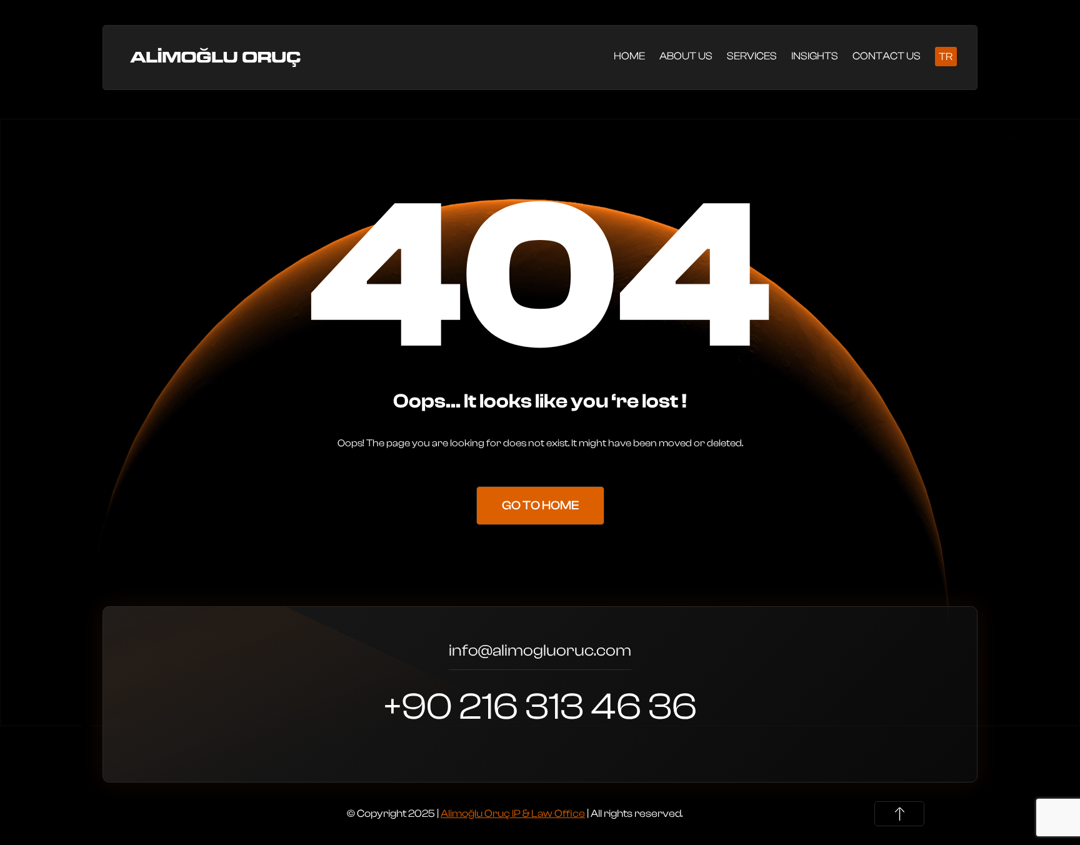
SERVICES (752, 56)
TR (945, 56)
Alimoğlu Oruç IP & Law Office (513, 813)
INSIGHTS (814, 56)
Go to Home (540, 505)
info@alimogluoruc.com (540, 652)
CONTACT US (886, 56)
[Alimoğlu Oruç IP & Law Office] (217, 56)
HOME (629, 56)
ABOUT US (685, 56)
